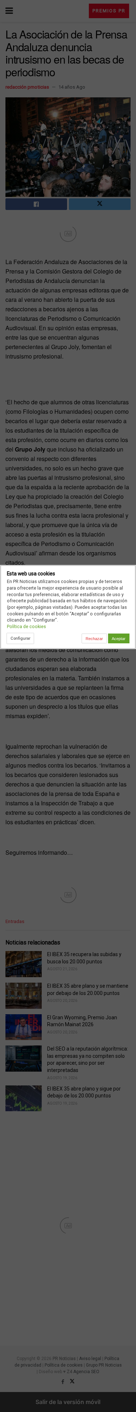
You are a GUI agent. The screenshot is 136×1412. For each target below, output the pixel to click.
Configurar (20, 638)
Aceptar (118, 638)
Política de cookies (26, 626)
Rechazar (94, 638)
